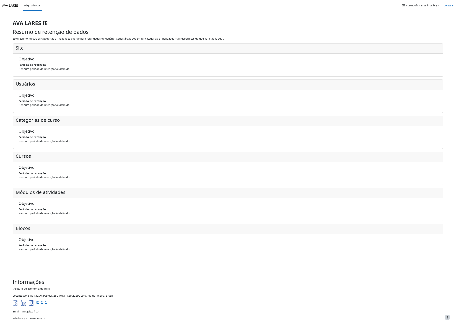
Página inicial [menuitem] (32, 5)
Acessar (449, 5)
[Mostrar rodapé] (447, 317)
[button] (420, 5)
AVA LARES (10, 5)
